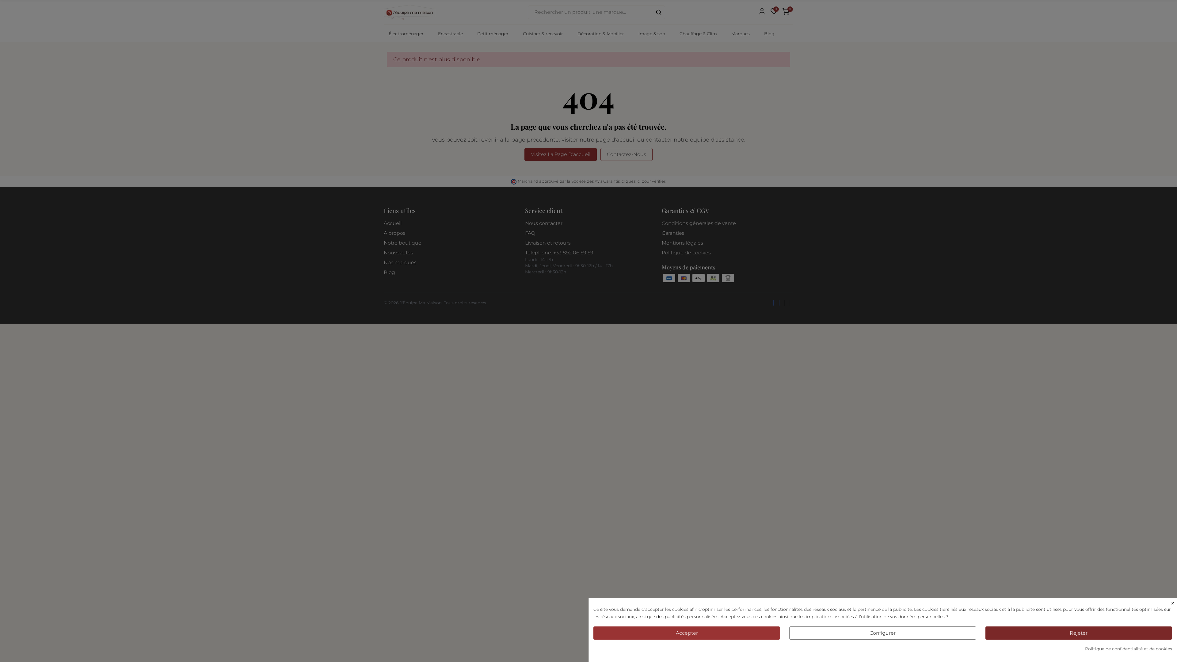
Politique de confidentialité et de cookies (1128, 649)
